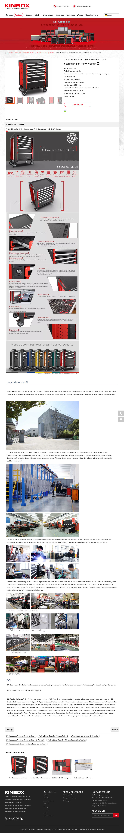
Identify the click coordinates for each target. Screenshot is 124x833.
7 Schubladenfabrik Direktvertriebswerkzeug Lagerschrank (26, 744)
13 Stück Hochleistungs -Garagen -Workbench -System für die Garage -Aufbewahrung (62, 778)
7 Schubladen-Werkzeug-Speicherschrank (20, 736)
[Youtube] (17, 818)
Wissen (46, 813)
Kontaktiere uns (48, 816)
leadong (101, 829)
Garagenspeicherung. (69, 798)
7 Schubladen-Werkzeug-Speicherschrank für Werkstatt (25, 740)
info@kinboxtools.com (84, 6)
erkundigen (76, 104)
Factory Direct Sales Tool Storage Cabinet (53, 736)
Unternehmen (48, 804)
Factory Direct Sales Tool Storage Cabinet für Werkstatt (66, 740)
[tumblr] (21, 818)
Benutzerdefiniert (49, 801)
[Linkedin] (10, 818)
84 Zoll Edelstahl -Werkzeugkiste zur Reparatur (83, 778)
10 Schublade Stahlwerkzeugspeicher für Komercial (40, 778)
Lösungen (47, 807)
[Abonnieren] (116, 815)
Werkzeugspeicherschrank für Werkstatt (84, 736)
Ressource (47, 810)
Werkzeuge (66, 801)
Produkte (46, 798)
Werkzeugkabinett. (68, 795)
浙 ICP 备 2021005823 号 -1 (80, 829)
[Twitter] (13, 818)
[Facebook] (6, 818)
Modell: (8, 119)
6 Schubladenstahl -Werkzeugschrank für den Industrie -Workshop (19, 778)
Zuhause (46, 795)
